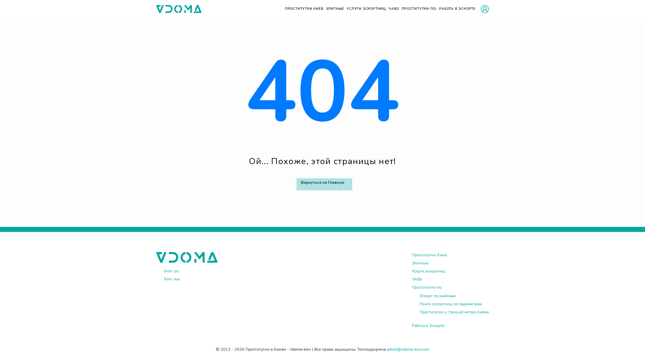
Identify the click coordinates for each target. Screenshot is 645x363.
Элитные (335, 9)
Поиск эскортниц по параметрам (450, 304)
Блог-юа (172, 279)
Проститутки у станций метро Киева (454, 312)
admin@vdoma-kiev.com (408, 349)
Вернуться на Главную (322, 182)
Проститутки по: (419, 9)
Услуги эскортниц (366, 9)
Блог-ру (171, 271)
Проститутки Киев (304, 9)
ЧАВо (394, 9)
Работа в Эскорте (457, 9)
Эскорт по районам (437, 296)
